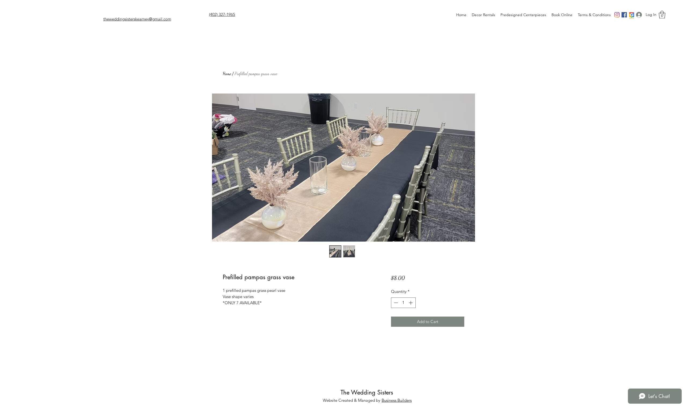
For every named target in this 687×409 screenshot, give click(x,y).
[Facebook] (624, 14)
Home (227, 73)
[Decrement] (395, 303)
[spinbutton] (403, 303)
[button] (662, 15)
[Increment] (411, 303)
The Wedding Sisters (367, 392)
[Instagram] (617, 14)
